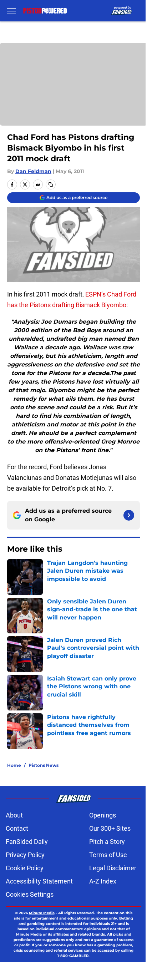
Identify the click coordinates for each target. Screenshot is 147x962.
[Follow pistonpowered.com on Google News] (128, 515)
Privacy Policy (25, 855)
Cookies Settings (30, 894)
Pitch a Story (107, 841)
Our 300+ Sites (110, 828)
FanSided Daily (27, 841)
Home (14, 765)
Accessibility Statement (39, 881)
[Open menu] (11, 10)
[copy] (51, 184)
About (14, 815)
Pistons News (44, 765)
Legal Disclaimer (112, 868)
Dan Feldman (33, 171)
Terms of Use (108, 855)
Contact (17, 828)
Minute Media (42, 913)
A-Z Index (102, 881)
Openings (102, 815)
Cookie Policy (25, 868)
